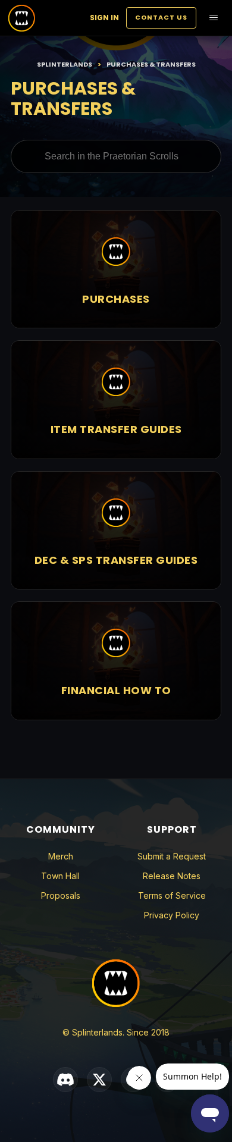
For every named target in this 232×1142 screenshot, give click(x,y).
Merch (60, 856)
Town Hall (60, 876)
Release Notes (171, 876)
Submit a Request (171, 856)
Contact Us (161, 17)
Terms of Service (172, 895)
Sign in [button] (104, 17)
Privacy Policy (171, 915)
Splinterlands (64, 64)
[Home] (21, 18)
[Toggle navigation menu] (213, 18)
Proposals (60, 895)
